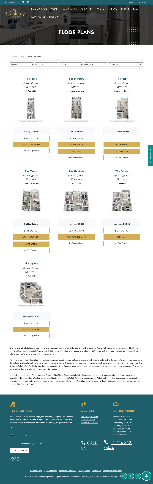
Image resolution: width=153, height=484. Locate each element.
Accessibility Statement (112, 471)
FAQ (135, 9)
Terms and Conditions (67, 471)
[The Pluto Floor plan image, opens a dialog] (31, 109)
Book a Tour (39, 9)
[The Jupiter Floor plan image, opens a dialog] (31, 294)
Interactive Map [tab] (18, 57)
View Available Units (35, 144)
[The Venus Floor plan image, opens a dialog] (31, 201)
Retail (113, 9)
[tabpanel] (76, 203)
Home (54, 9)
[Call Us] (131, 476)
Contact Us (38, 17)
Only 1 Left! (128, 237)
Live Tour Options (36, 151)
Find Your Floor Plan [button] (150, 156)
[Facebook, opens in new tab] (22, 2)
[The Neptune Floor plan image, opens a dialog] (76, 201)
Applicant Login (50, 471)
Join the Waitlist (82, 144)
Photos (101, 9)
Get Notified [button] (83, 151)
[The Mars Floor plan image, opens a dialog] (122, 109)
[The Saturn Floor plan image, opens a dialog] (122, 201)
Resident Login (36, 471)
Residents (132, 2)
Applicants (143, 2)
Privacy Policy (84, 471)
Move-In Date (115, 64)
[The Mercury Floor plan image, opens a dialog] (76, 109)
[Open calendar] (140, 64)
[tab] (12, 435)
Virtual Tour (37, 138)
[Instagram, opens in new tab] (27, 2)
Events (125, 9)
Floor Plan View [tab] (34, 57)
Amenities (87, 9)
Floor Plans (69, 9)
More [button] (53, 17)
